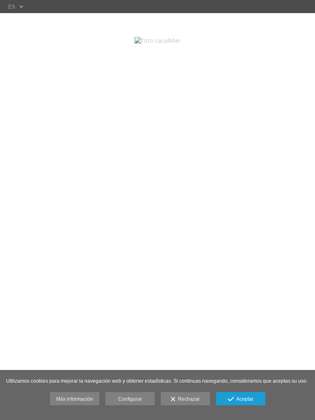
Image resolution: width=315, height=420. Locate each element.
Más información (74, 399)
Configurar (130, 399)
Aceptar (243, 399)
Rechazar (188, 399)
